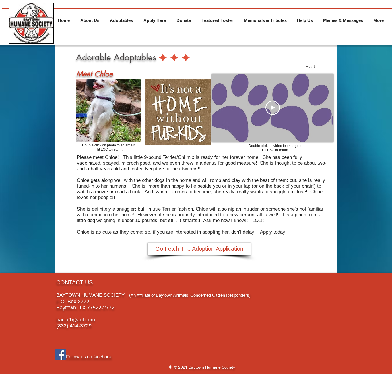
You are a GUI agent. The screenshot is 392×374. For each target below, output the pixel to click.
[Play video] (272, 108)
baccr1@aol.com (75, 320)
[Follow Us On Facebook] (60, 354)
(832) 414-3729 (74, 326)
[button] (108, 110)
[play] (129, 137)
